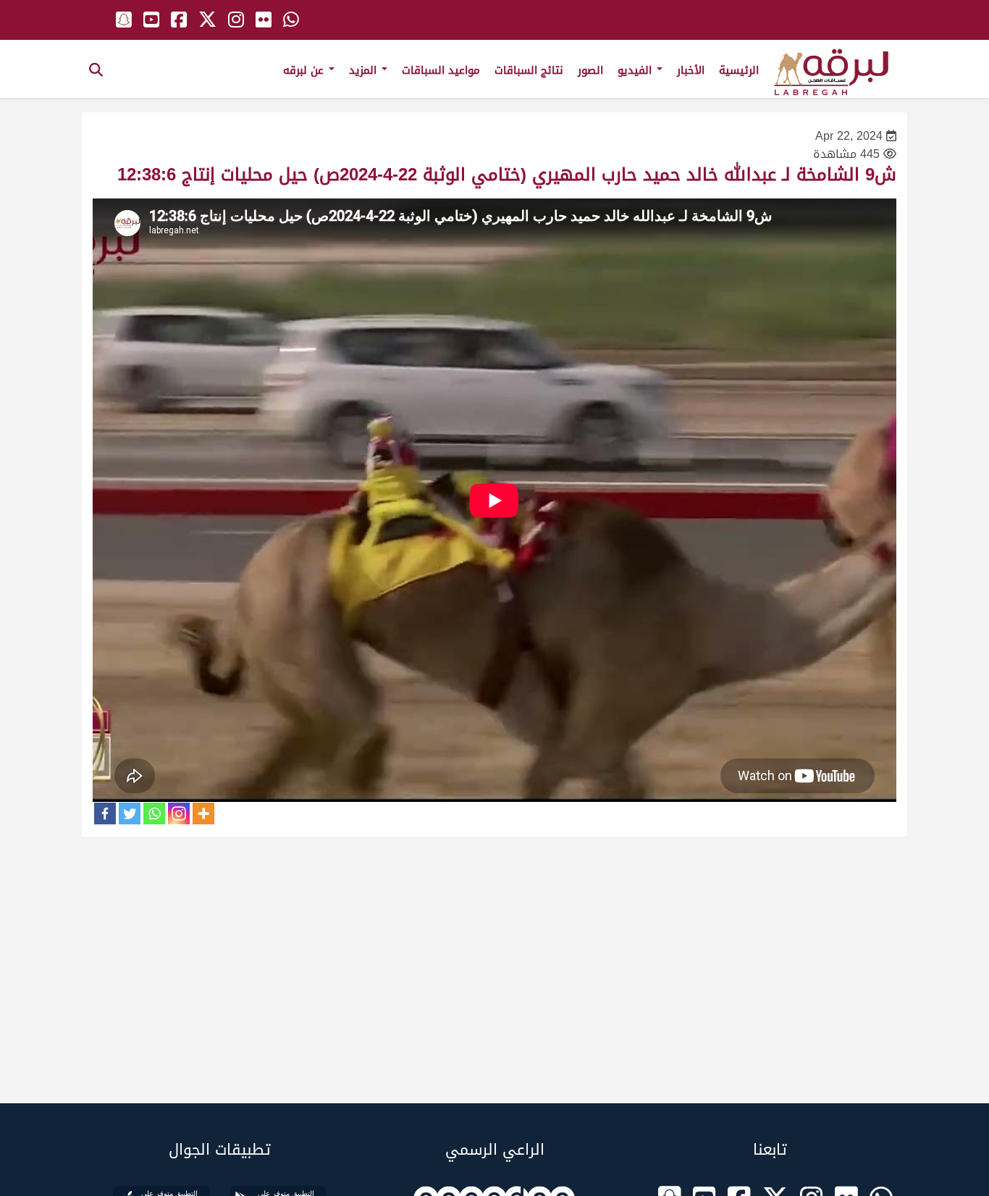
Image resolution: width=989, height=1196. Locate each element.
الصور (590, 70)
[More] (203, 813)
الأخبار (690, 70)
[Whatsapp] (154, 813)
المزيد (364, 70)
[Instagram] (179, 813)
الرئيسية (739, 70)
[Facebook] (105, 813)
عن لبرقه (305, 70)
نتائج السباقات (528, 70)
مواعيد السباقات (441, 70)
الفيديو (636, 70)
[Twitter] (129, 813)
